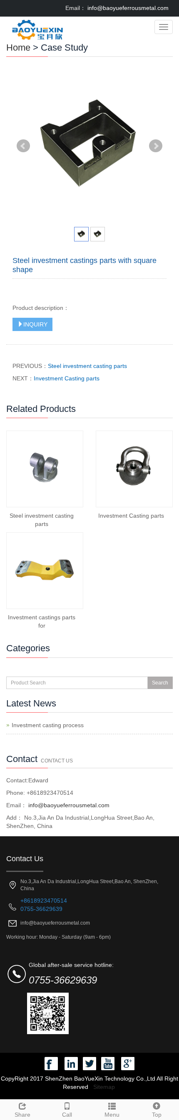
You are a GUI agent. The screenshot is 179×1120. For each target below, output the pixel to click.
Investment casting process (48, 725)
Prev (23, 146)
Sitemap (104, 1086)
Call (67, 1114)
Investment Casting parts (66, 378)
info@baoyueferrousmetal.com (127, 8)
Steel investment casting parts (87, 366)
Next (155, 146)
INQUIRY (35, 324)
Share (22, 1114)
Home (18, 47)
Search (160, 683)
